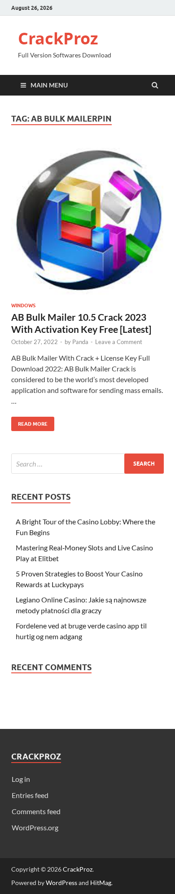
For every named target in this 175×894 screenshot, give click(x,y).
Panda (80, 341)
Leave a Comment (118, 341)
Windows (23, 305)
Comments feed (36, 811)
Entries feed (30, 795)
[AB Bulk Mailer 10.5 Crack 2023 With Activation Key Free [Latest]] (87, 222)
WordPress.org (35, 827)
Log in (21, 779)
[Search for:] (87, 464)
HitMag (100, 882)
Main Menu (49, 85)
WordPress (61, 882)
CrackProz (58, 38)
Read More (29, 422)
